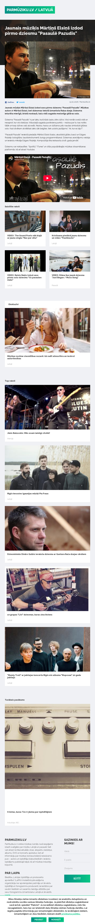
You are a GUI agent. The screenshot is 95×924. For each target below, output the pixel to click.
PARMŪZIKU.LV (20, 10)
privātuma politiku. (70, 914)
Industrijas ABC (13, 823)
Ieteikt (22, 102)
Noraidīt (56, 919)
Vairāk (7, 895)
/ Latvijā (44, 10)
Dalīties (10, 102)
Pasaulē (55, 285)
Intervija (10, 439)
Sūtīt (77, 878)
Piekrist (39, 919)
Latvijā (9, 243)
